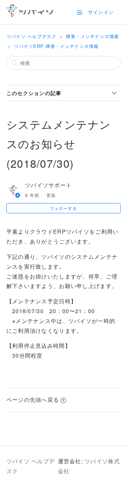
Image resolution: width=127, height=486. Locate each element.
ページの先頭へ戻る (32, 399)
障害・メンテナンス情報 (92, 36)
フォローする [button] (63, 208)
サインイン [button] (101, 11)
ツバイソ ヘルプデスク (31, 36)
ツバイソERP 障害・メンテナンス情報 (56, 46)
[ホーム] (30, 15)
